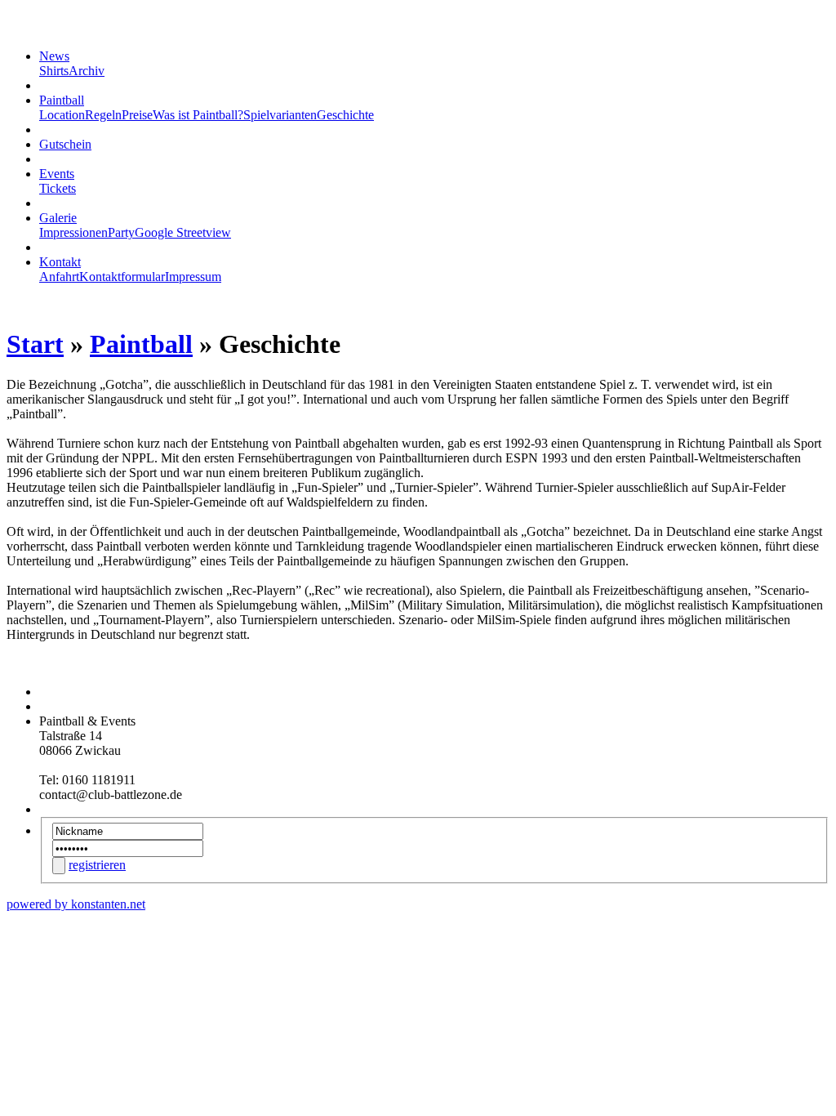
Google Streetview (183, 232)
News (54, 56)
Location (62, 115)
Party (121, 232)
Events (56, 174)
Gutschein (65, 144)
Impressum (193, 276)
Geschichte (345, 115)
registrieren (97, 865)
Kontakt (60, 262)
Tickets (57, 188)
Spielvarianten (280, 115)
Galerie (58, 218)
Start (35, 344)
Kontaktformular (122, 276)
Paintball (61, 100)
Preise (137, 115)
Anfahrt (59, 276)
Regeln (103, 115)
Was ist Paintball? (198, 115)
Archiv (86, 71)
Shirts (54, 71)
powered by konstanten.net (76, 904)
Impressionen (73, 232)
